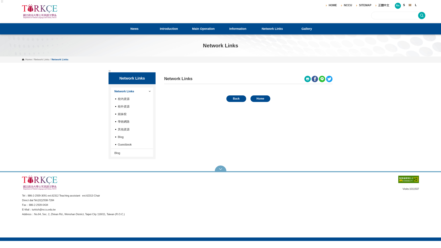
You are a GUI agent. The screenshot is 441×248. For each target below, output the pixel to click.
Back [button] (236, 98)
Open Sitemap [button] (220, 169)
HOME (333, 5)
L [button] (416, 5)
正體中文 (383, 5)
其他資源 (124, 129)
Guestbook (125, 144)
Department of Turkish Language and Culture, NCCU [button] (25, 6)
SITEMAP (365, 5)
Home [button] (260, 98)
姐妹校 (122, 114)
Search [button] (421, 15)
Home (28, 59)
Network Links (41, 59)
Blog (121, 137)
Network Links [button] (272, 28)
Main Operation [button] (203, 28)
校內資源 (124, 99)
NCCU (348, 5)
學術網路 (124, 121)
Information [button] (237, 28)
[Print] (307, 79)
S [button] (404, 5)
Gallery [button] (306, 28)
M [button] (410, 5)
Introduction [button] (169, 28)
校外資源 (124, 106)
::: (2, 1)
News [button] (134, 28)
